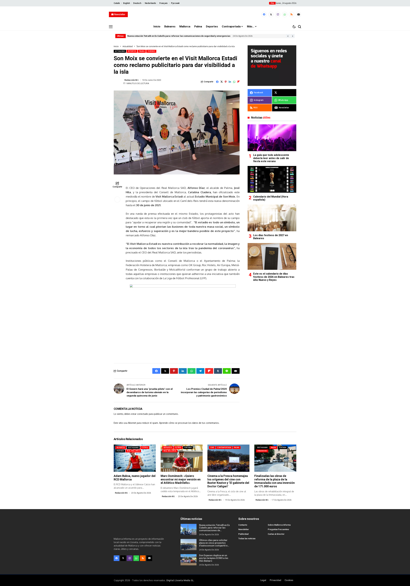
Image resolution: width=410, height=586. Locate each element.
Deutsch (137, 3)
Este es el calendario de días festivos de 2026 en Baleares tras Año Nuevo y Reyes (273, 276)
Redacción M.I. (131, 80)
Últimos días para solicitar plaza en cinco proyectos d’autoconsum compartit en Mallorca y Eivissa (214, 544)
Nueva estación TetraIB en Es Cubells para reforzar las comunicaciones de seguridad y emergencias (178, 36)
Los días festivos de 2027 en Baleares (270, 237)
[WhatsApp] (284, 14)
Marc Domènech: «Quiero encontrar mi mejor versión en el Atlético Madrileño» (181, 479)
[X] (271, 14)
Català (117, 3)
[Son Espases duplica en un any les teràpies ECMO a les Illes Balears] (188, 559)
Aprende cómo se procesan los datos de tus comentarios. (189, 422)
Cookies (289, 580)
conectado (142, 414)
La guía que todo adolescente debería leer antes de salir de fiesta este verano (271, 158)
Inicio (116, 46)
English (126, 3)
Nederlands (150, 3)
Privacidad (275, 580)
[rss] (291, 14)
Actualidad (128, 46)
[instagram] (277, 14)
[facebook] (264, 14)
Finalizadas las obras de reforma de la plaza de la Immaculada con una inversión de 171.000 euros (274, 481)
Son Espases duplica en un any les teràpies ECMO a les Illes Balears (213, 558)
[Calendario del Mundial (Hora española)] (272, 179)
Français (163, 3)
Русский (175, 3)
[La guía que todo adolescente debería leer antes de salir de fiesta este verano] (272, 137)
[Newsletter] (298, 14)
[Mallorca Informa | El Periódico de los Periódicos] (205, 15)
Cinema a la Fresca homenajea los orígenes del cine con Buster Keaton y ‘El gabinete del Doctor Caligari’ (228, 481)
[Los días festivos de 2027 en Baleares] (272, 218)
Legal (263, 580)
